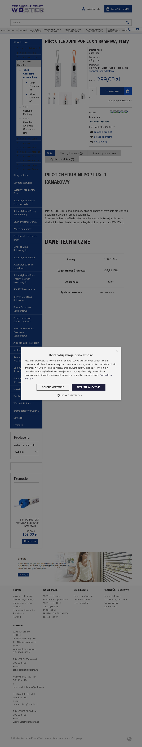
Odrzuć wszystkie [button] (53, 387)
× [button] (117, 351)
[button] (71, 395)
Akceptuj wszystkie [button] (88, 387)
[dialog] (71, 373)
